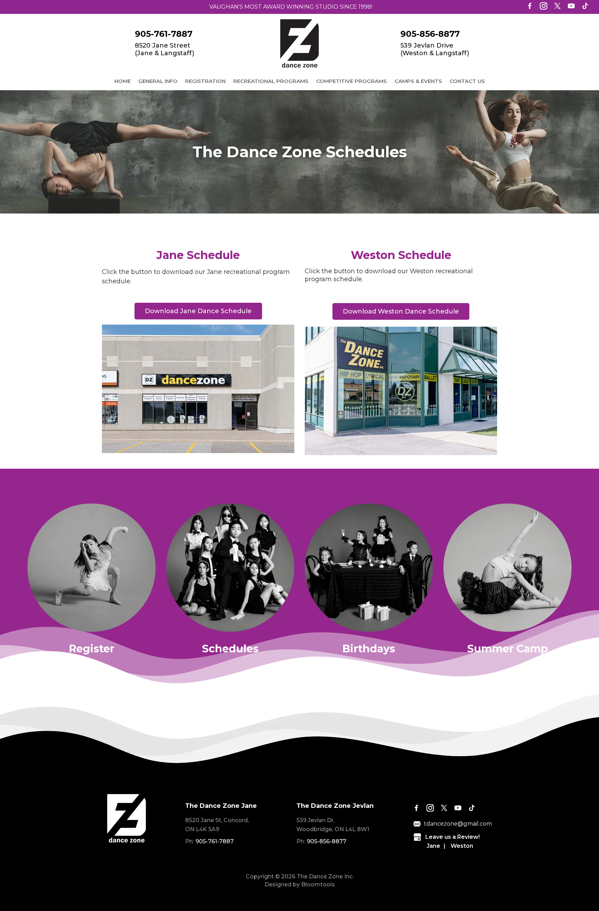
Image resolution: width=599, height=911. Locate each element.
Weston (462, 846)
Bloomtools (318, 884)
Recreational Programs (271, 81)
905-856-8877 (430, 34)
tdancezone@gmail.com (458, 823)
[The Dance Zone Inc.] (299, 43)
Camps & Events (418, 81)
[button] (198, 311)
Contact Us (467, 81)
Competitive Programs (351, 81)
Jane (433, 846)
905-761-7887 (163, 34)
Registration (205, 81)
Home (122, 81)
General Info (157, 81)
